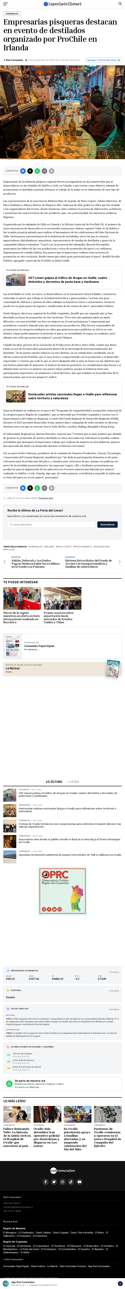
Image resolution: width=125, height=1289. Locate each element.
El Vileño (25, 1252)
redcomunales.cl (12, 1203)
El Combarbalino (67, 1249)
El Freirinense (40, 1236)
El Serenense (24, 1246)
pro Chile (10, 550)
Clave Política (38, 1266)
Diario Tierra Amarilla (82, 1232)
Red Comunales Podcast (73, 1266)
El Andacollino (91, 1246)
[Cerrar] (120, 1283)
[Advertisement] (62, 701)
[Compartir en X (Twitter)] (30, 171)
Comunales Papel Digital (16, 1266)
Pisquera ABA (102, 547)
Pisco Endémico (83, 547)
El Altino (99, 1232)
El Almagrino (10, 1232)
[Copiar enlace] (51, 171)
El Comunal (9, 1246)
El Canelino (84, 1249)
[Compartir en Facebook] (23, 171)
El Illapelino (98, 1249)
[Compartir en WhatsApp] (37, 171)
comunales (36, 547)
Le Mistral (52, 1266)
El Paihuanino (74, 1246)
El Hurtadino (107, 1246)
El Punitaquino (48, 1249)
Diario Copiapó (61, 1232)
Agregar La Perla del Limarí (102, 60)
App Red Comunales (99, 1266)
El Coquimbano (41, 1246)
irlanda (49, 547)
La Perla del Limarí (29, 1249)
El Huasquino (24, 1236)
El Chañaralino (26, 1232)
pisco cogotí (64, 547)
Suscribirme (107, 524)
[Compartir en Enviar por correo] (44, 171)
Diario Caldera (43, 1232)
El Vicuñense (58, 1246)
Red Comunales (14, 60)
